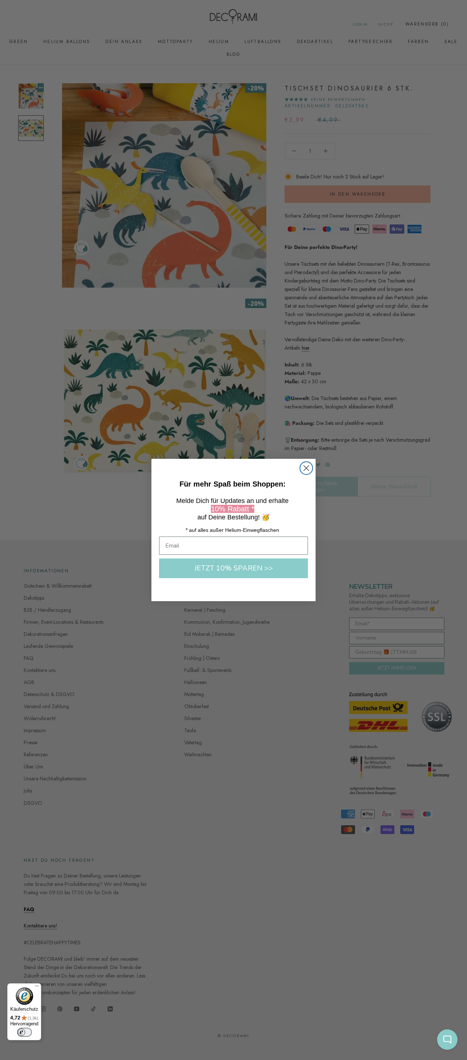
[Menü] (36, 987)
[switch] (24, 1032)
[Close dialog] (306, 468)
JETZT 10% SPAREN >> (233, 568)
